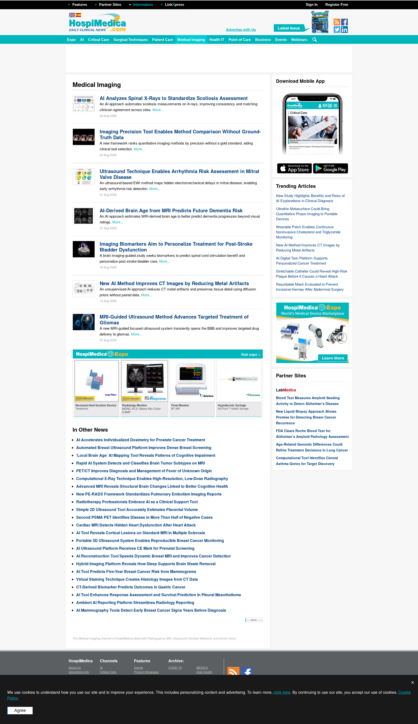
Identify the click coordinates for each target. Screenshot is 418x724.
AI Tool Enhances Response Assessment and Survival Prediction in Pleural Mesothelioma (158, 594)
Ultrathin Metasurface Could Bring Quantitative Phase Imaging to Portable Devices (306, 213)
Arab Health (204, 672)
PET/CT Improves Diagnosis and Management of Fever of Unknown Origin (144, 470)
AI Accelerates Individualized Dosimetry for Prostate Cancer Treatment (140, 439)
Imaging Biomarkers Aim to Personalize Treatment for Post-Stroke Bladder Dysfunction (176, 246)
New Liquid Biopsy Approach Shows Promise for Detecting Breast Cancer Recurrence (306, 417)
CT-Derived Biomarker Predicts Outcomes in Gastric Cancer (131, 587)
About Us (75, 667)
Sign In (312, 4)
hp (191, 3)
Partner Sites (110, 4)
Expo (71, 40)
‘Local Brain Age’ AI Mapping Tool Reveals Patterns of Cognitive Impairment (145, 455)
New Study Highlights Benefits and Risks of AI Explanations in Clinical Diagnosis (310, 198)
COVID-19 (175, 667)
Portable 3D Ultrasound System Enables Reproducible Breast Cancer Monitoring (150, 540)
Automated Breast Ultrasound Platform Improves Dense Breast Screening (143, 447)
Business (263, 40)
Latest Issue (289, 28)
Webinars (299, 40)
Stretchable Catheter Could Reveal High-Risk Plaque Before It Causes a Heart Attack (311, 273)
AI (82, 40)
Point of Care (240, 40)
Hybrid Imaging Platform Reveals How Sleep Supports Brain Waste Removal (146, 563)
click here (282, 692)
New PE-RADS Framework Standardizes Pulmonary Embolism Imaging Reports (149, 494)
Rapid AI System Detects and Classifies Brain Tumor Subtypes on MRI (140, 463)
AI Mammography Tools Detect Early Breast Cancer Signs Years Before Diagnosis (151, 610)
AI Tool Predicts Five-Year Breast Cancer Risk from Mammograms (136, 571)
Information (143, 4)
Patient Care (162, 40)
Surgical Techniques (130, 40)
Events (281, 40)
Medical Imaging (191, 40)
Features (79, 4)
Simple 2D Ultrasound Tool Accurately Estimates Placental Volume (137, 509)
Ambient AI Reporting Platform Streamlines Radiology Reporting (135, 602)
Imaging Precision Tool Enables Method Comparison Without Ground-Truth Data (180, 134)
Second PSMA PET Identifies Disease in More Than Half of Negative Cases (144, 517)
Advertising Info (79, 672)
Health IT (216, 40)
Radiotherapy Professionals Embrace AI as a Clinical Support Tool (137, 501)
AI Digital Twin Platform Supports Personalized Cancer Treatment (302, 260)
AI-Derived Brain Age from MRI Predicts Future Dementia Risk (171, 210)
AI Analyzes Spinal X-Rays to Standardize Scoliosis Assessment (174, 97)
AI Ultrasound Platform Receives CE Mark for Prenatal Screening (135, 548)
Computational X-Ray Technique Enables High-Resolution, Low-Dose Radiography (152, 478)
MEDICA (202, 667)
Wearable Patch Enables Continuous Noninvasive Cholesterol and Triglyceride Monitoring (308, 231)
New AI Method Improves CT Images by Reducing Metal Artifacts (308, 247)
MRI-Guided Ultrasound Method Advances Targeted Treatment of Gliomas (174, 319)
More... (158, 109)
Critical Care (98, 40)
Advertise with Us (241, 29)
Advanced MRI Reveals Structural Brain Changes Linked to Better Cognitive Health (152, 486)
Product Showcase (146, 672)
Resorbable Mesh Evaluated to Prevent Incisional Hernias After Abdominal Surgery (310, 287)
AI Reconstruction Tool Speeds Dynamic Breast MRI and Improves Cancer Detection (153, 556)
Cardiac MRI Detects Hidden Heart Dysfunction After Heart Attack (136, 525)
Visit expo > (250, 354)
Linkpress (174, 4)
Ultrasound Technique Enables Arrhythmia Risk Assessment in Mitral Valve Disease (179, 174)
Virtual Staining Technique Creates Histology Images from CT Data (137, 579)
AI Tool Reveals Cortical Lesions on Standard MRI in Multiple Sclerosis (140, 532)
